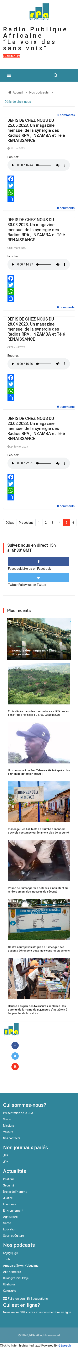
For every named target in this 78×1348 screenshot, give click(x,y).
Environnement (13, 1210)
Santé (7, 1223)
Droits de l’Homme (15, 1191)
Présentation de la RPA (18, 1113)
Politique (9, 1179)
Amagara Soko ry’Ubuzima (20, 1265)
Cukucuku (9, 1290)
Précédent (26, 523)
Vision (7, 1119)
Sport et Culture (13, 1235)
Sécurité (8, 1185)
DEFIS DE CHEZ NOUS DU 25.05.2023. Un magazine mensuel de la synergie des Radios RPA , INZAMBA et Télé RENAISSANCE (36, 130)
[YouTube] (15, 1066)
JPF (5, 1155)
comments (67, 115)
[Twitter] (39, 185)
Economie (9, 1204)
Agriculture (10, 1216)
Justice (8, 1198)
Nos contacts (11, 1138)
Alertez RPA (13, 56)
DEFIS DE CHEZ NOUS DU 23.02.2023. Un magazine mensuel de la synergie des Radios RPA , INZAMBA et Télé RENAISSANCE (36, 428)
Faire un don (19, 1084)
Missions (9, 1125)
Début (10, 523)
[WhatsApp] (39, 192)
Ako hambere (12, 1272)
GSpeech (64, 1345)
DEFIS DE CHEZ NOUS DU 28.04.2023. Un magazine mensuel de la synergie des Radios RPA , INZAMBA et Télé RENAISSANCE (36, 329)
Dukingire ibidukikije (16, 1278)
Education (9, 1229)
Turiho (7, 1259)
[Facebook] (39, 179)
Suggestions (39, 1299)
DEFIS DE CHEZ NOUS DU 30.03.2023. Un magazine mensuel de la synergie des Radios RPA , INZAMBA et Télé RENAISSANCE (36, 229)
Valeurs (8, 1132)
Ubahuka (9, 1284)
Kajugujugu (10, 1253)
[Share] (39, 199)
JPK (5, 1161)
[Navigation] (9, 75)
